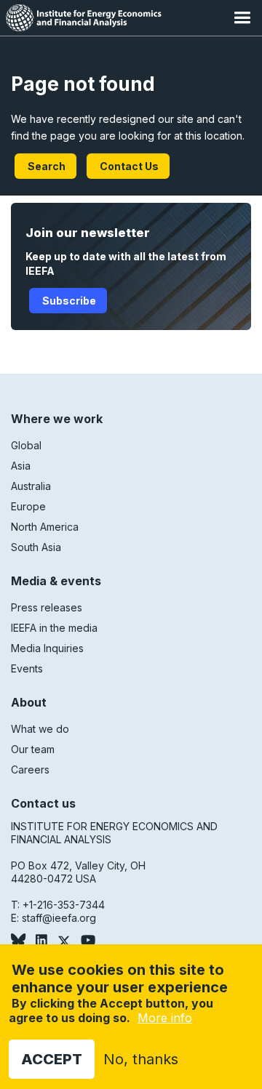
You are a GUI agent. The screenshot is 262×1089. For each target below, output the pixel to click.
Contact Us (128, 166)
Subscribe (68, 300)
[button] (242, 18)
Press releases (46, 607)
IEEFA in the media (54, 628)
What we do (40, 729)
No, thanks (140, 1059)
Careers (30, 769)
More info (165, 1017)
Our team (33, 749)
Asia (21, 465)
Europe (28, 506)
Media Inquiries (47, 648)
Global (26, 445)
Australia (31, 486)
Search (45, 166)
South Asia (36, 547)
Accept (51, 1059)
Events (27, 668)
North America (45, 527)
